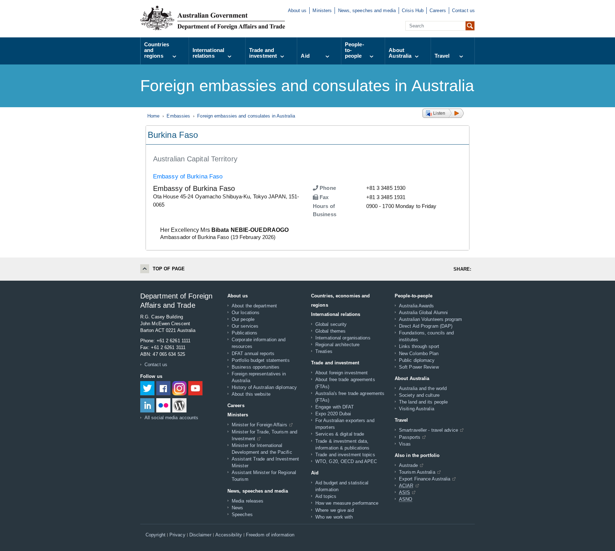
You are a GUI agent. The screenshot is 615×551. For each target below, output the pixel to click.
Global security (331, 324)
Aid (305, 56)
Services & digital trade (339, 434)
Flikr (163, 405)
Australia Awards (416, 305)
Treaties (323, 351)
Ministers (322, 10)
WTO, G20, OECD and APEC (346, 461)
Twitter (147, 388)
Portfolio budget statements (261, 360)
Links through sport (419, 346)
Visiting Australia (416, 408)
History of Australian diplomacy (264, 387)
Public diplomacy (417, 360)
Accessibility (228, 535)
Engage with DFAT (334, 407)
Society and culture (419, 395)
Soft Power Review (419, 367)
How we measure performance (347, 503)
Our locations (245, 312)
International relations (208, 53)
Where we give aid (334, 510)
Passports (409, 437)
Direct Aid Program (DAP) (425, 326)
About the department (254, 305)
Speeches (242, 514)
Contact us (463, 10)
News (237, 507)
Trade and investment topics (345, 454)
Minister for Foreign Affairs (259, 424)
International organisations (342, 338)
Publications (244, 333)
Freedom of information (270, 535)
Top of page (169, 268)
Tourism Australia (417, 472)
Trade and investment (263, 53)
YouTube (195, 388)
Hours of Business (324, 210)
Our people (243, 319)
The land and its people (423, 402)
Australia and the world (423, 388)
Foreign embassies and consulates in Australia (246, 116)
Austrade (408, 465)
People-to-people (354, 50)
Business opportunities (255, 367)
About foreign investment (341, 372)
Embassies (178, 116)
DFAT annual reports (253, 353)
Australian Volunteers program (430, 319)
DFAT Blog (179, 405)
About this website (251, 394)
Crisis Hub (413, 10)
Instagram (179, 388)
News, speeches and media (367, 10)
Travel (442, 56)
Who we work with (334, 517)
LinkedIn (147, 405)
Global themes (330, 331)
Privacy (177, 535)
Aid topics (325, 496)
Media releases (247, 501)
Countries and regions (156, 50)
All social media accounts (171, 417)
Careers (438, 10)
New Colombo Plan (419, 353)
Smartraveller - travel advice (428, 430)
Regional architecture (337, 344)
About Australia (400, 53)
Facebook (163, 388)
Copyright (155, 535)
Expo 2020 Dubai (333, 413)
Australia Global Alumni (423, 312)
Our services (245, 326)
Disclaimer (200, 535)
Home (153, 116)
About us (297, 10)
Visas (405, 444)
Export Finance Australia (424, 479)
